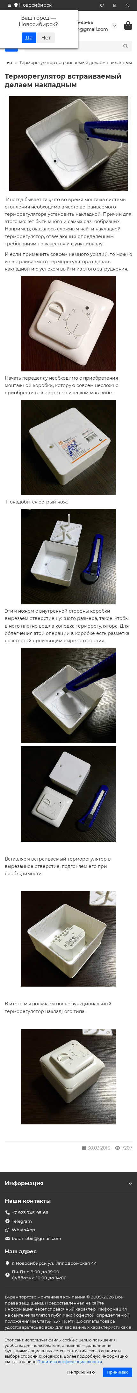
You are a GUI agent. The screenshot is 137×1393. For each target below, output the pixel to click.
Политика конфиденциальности (69, 1361)
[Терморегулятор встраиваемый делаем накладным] (68, 144)
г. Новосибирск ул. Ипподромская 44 (54, 1263)
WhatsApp (23, 1229)
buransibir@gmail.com (36, 1238)
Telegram (22, 1221)
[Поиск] (125, 46)
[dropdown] (9, 5)
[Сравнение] (114, 5)
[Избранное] (102, 5)
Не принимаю (81, 1372)
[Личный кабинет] (127, 5)
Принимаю (117, 1372)
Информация (24, 1183)
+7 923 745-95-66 (30, 1212)
